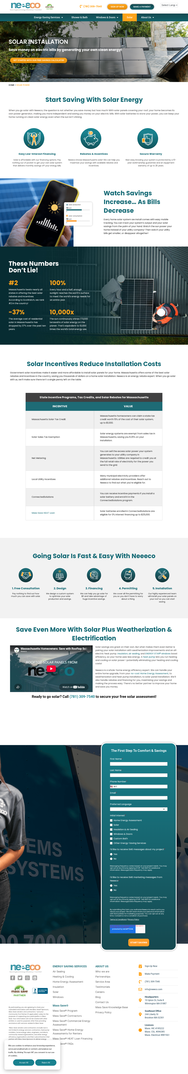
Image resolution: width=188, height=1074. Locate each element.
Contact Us (102, 1002)
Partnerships (102, 976)
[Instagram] (27, 978)
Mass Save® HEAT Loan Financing (72, 1038)
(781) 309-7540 (92, 6)
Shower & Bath (79, 17)
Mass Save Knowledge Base (111, 1007)
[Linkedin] (34, 978)
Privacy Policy (103, 1012)
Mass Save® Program (65, 1010)
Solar (130, 17)
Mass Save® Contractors (67, 1015)
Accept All (23, 1062)
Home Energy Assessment (68, 981)
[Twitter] (20, 978)
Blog (98, 997)
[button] (38, 60)
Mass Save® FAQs (63, 1043)
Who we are (102, 971)
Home (11, 85)
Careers (99, 991)
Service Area (102, 981)
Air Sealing (59, 971)
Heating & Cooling (63, 976)
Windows (58, 997)
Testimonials (102, 986)
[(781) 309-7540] (81, 6)
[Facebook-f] (12, 978)
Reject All (46, 1062)
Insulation (58, 986)
